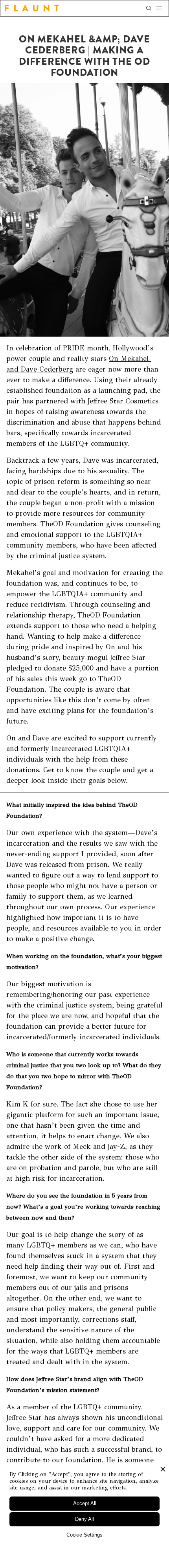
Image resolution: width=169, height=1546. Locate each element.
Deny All (84, 1519)
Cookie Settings (84, 1535)
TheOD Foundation (72, 524)
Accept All (84, 1503)
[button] (161, 8)
